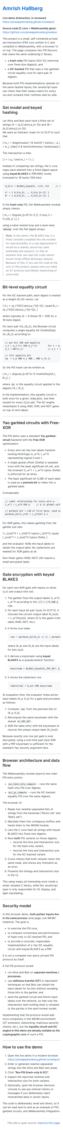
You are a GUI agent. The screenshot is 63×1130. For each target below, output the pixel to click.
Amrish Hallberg (23, 8)
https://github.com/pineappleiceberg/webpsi (30, 32)
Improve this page (49, 1123)
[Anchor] (19, 112)
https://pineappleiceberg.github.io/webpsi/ (29, 21)
